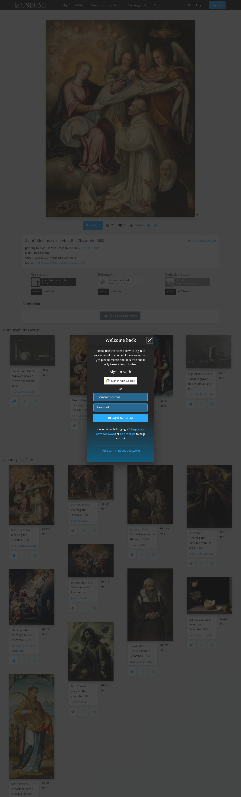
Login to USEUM (122, 418)
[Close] (150, 340)
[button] (120, 380)
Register (107, 450)
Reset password (129, 450)
